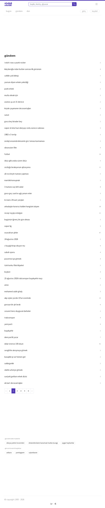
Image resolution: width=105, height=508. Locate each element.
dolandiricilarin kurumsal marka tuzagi (43, 443)
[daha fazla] (96, 4)
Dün (28, 11)
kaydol (94, 11)
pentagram (20, 452)
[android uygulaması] (52, 504)
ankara (9, 452)
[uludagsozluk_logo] (8, 4)
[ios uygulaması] (55, 504)
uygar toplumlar (68, 443)
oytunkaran (33, 452)
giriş (84, 11)
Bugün (8, 11)
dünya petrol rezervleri (15, 443)
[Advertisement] (52, 34)
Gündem (19, 11)
